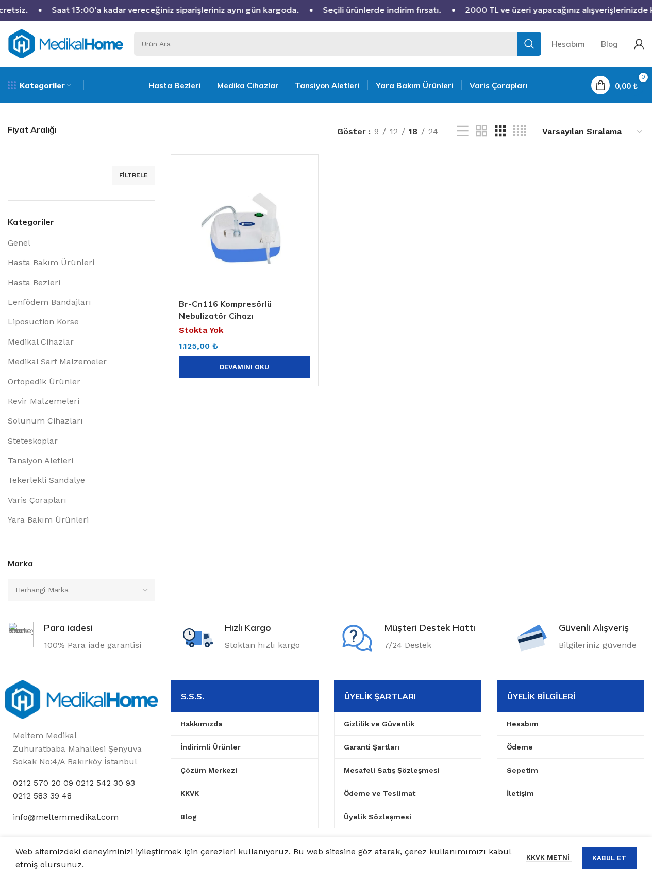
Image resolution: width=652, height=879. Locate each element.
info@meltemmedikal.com (66, 817)
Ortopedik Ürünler (44, 381)
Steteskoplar (33, 441)
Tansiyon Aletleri (40, 460)
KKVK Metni (549, 857)
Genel (19, 243)
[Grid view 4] (519, 131)
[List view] (463, 131)
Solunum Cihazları (45, 421)
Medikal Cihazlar (41, 342)
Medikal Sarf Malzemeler (57, 361)
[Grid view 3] (500, 131)
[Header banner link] (326, 10)
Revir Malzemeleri (43, 401)
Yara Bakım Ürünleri (48, 520)
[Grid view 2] (481, 131)
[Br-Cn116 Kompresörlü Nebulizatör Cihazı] (244, 228)
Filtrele (133, 175)
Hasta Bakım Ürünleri (51, 262)
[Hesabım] (639, 44)
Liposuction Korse (43, 322)
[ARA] (529, 44)
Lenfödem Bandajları (49, 302)
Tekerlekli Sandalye (46, 480)
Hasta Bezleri (34, 282)
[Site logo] (66, 43)
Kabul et (609, 858)
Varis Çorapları (37, 500)
